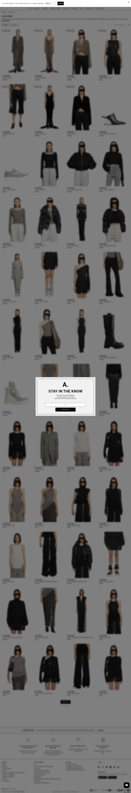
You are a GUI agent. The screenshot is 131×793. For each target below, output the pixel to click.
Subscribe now (65, 409)
